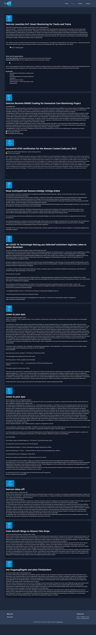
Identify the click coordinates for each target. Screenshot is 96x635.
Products (88, 3)
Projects (80, 3)
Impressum (60, 622)
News (72, 3)
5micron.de (10, 617)
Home (66, 3)
